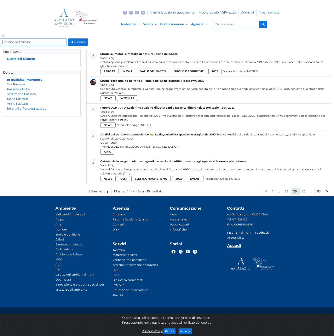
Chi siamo (119, 214)
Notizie (252, 71)
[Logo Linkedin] (143, 12)
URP (116, 229)
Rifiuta (170, 331)
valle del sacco (153, 71)
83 (320, 192)
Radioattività (64, 249)
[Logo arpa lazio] (64, 17)
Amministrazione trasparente (172, 12)
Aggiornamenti (180, 219)
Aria (58, 224)
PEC (230, 232)
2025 (179, 178)
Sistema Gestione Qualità (130, 219)
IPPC (58, 259)
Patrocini (119, 285)
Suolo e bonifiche (67, 234)
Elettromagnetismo (69, 244)
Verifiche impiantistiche (129, 260)
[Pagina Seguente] (327, 191)
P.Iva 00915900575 (240, 224)
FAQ (116, 275)
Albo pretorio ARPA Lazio (218, 12)
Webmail (248, 12)
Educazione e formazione (130, 290)
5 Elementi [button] (100, 192)
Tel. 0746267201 (238, 219)
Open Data (63, 279)
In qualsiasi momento (24, 80)
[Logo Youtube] (137, 12)
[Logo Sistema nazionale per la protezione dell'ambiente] (86, 17)
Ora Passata (16, 84)
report (109, 71)
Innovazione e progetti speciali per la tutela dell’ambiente (79, 287)
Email (240, 232)
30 (305, 192)
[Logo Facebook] (125, 12)
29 (296, 192)
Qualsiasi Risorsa (21, 59)
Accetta (186, 331)
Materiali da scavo (125, 255)
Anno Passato (17, 103)
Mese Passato (17, 99)
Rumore (61, 229)
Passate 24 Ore (18, 89)
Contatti (118, 224)
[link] (3, 35)
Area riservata (269, 12)
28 (288, 192)
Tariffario (119, 250)
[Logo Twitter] (131, 12)
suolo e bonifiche (189, 71)
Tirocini (118, 295)
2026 (215, 71)
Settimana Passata (21, 94)
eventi (195, 178)
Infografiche (178, 229)
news (127, 71)
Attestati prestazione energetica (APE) (135, 267)
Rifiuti (59, 239)
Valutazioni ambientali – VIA (74, 274)
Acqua (59, 219)
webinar (127, 98)
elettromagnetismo (151, 178)
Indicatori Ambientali (70, 214)
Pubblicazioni (179, 224)
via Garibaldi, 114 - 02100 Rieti (247, 214)
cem (123, 178)
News (174, 214)
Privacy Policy (152, 331)
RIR (57, 269)
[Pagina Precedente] (266, 191)
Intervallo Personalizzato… (26, 108)
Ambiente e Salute (68, 254)
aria (107, 152)
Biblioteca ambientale (128, 280)
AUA (58, 264)
